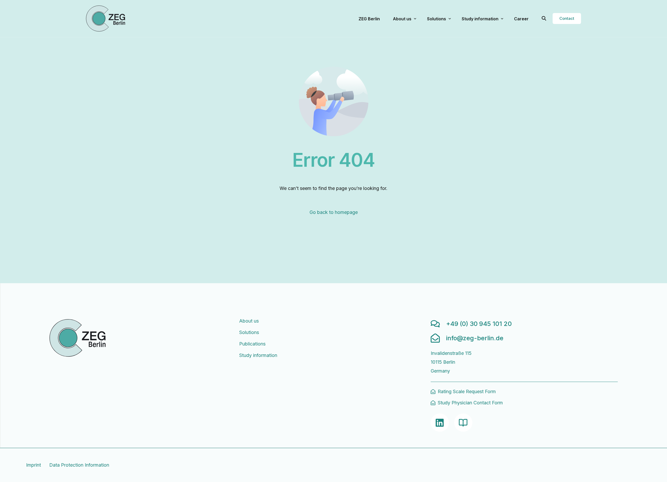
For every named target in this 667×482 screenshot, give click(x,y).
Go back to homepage (334, 212)
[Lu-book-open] (463, 422)
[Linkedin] (440, 422)
